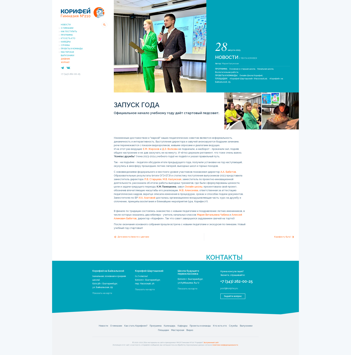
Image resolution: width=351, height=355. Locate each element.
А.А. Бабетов (228, 171)
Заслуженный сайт (211, 342)
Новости (66, 25)
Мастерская (67, 52)
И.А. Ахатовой (147, 197)
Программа (67, 35)
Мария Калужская (230, 63)
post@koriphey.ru (229, 288)
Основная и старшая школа (242, 69)
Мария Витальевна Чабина (213, 214)
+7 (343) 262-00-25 (70, 74)
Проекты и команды (72, 49)
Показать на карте (102, 293)
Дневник (65, 59)
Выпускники (67, 55)
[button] (104, 24)
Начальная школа (265, 69)
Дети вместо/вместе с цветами (133, 237)
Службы (65, 45)
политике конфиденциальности (225, 345)
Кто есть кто (68, 38)
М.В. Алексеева (188, 190)
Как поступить (69, 31)
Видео (189, 330)
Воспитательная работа (226, 72)
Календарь (169, 325)
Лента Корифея (249, 58)
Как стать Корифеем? (135, 325)
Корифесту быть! (282, 237)
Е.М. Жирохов (151, 149)
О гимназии (67, 28)
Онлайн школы (193, 186)
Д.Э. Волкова (170, 149)
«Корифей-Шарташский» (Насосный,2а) (248, 79)
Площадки (163, 330)
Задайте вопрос (233, 296)
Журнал (65, 62)
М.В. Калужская (172, 179)
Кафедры (66, 42)
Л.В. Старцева (152, 179)
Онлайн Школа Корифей (251, 75)
